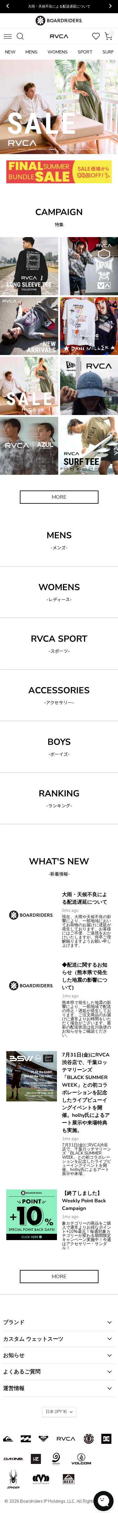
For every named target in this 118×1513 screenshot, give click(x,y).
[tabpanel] (59, 107)
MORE (59, 497)
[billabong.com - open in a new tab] (26, 1439)
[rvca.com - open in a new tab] (66, 1439)
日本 (56, 1412)
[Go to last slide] (8, 6)
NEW (10, 52)
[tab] (21, 149)
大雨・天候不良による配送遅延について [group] (59, 6)
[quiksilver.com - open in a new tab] (8, 1439)
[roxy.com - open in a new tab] (43, 1439)
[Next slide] (110, 6)
